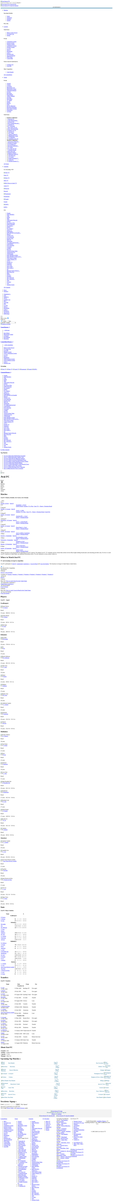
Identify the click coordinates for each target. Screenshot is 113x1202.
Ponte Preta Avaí (21, 527)
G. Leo (4, 851)
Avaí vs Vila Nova (20, 545)
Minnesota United (23, 1177)
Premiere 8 (50, 574)
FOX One (9, 265)
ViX (8, 283)
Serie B (12, 503)
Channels (6, 166)
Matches (6, 10)
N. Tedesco (5, 736)
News (5, 290)
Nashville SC (11, 119)
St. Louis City (22, 1172)
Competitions (4, 341)
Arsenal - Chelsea (64, 1158)
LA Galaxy (11, 157)
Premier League (11, 47)
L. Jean (5, 773)
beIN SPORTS (10, 214)
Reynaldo (5, 639)
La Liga (9, 48)
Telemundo (9, 241)
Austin (20, 1184)
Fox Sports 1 (10, 225)
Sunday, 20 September (6, 548)
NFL (78, 1144)
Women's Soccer (78, 1121)
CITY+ (8, 261)
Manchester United (11, 89)
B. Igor (4, 626)
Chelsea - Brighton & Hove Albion (64, 1132)
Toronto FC (11, 131)
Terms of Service (20, 1108)
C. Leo (4, 889)
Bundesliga (9, 51)
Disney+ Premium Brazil (46, 506)
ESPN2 (9, 221)
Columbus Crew (23, 1162)
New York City (22, 1149)
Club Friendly (10, 72)
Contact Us (76, 1139)
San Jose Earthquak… (13, 145)
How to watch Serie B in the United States (16, 581)
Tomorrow (9, 17)
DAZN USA (10, 238)
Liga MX (9, 66)
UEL (5, 295)
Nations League (11, 44)
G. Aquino (5, 704)
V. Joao (5, 667)
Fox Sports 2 (10, 228)
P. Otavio (5, 607)
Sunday (9, 20)
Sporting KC (22, 1186)
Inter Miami (21, 1142)
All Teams (6, 164)
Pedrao (5, 676)
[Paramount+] (23, 369)
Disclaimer (76, 1128)
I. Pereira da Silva (7, 879)
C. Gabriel (5, 842)
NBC (8, 218)
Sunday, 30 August (5, 531)
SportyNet (47, 512)
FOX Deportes (10, 245)
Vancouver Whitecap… (13, 141)
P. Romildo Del (6, 783)
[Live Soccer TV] (5, 1)
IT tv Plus (30, 506)
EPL (5, 304)
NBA (75, 1144)
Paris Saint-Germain (12, 108)
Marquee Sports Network (10, 433)
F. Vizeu (5, 898)
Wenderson (6, 792)
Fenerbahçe (10, 110)
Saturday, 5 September (6, 535)
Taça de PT (6, 312)
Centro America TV (12, 259)
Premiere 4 (27, 574)
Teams (5, 77)
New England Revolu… (14, 123)
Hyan (4, 754)
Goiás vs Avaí (19, 549)
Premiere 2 (15, 574)
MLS (5, 301)
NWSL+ (9, 275)
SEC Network (10, 277)
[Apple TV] (16, 369)
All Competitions (8, 74)
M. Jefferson (6, 657)
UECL (5, 298)
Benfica (9, 103)
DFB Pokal (9, 57)
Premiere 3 (21, 574)
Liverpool (9, 86)
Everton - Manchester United (61, 1154)
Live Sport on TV (78, 1142)
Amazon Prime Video (12, 251)
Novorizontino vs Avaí (21, 537)
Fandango (9, 263)
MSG (8, 273)
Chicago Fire (11, 122)
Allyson (4, 723)
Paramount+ (10, 231)
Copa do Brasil (34, 564)
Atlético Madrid (11, 96)
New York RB (22, 1151)
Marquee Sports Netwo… (35, 1185)
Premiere (9, 276)
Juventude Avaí (21, 505)
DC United (11, 133)
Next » (2, 502)
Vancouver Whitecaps (21, 1164)
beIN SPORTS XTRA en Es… (11, 419)
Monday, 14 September (6, 544)
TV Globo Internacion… (35, 1153)
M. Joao (5, 695)
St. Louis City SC (12, 148)
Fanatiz (8, 213)
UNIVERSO (10, 244)
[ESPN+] (34, 369)
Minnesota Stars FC (13, 154)
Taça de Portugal (11, 55)
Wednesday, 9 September (7, 540)
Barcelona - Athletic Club (62, 1123)
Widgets (76, 1124)
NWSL (8, 35)
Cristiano (5, 829)
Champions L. (7, 294)
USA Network (10, 237)
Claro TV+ (36, 506)
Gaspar (2, 1033)
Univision (9, 247)
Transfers (3, 489)
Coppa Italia (10, 58)
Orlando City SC (12, 130)
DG (4, 648)
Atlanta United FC (13, 134)
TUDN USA (10, 235)
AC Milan (9, 100)
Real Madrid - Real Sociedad (62, 1120)
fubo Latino (10, 266)
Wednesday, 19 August (6, 520)
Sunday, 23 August (5, 526)
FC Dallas (10, 147)
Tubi (8, 280)
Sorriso (2, 1042)
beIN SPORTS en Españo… (14, 232)
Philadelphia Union (13, 136)
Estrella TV (10, 262)
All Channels (7, 287)
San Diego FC (11, 155)
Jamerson (5, 764)
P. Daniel (5, 811)
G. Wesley (3, 1023)
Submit (17, 1104)
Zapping (26, 506)
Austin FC (11, 159)
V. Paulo (5, 745)
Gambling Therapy (101, 1121)
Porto (8, 104)
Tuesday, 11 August (5, 509)
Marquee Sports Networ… (13, 270)
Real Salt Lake (11, 151)
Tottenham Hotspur (11, 90)
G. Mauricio (4, 1030)
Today (8, 16)
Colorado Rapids (12, 150)
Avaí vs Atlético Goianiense (23, 533)
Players (2, 486)
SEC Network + (11, 279)
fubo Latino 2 (10, 268)
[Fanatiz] (29, 369)
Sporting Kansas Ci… (13, 161)
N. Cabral (3, 1026)
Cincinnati (21, 1148)
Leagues (6, 26)
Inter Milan (9, 99)
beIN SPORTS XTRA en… (35, 1169)
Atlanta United (22, 1156)
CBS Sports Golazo (12, 258)
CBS (8, 216)
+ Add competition (8, 345)
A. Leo (2, 1036)
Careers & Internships (79, 1129)
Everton (9, 92)
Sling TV (48, 1121)
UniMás (9, 248)
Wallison (4, 686)
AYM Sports (10, 254)
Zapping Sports (10, 284)
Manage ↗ (7, 327)
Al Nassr (9, 111)
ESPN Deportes (11, 224)
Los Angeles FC (12, 144)
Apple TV (9, 230)
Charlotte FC (11, 124)
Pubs (75, 1132)
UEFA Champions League (10, 353)
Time (9, 321)
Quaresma (5, 714)
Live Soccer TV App (79, 1122)
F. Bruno (5, 617)
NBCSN (9, 239)
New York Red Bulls (13, 129)
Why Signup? (24, 1104)
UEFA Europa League (9, 359)
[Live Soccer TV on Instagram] (64, 1168)
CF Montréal (11, 137)
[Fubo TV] (3, 369)
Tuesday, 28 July (5, 503)
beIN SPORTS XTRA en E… (14, 256)
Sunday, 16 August (5, 514)
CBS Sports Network (12, 220)
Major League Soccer (12, 32)
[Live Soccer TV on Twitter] (64, 1165)
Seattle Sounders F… (13, 158)
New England (22, 1145)
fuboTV (9, 234)
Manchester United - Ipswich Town (62, 1137)
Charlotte (21, 1146)
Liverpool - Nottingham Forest (62, 1129)
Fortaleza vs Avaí (20, 541)
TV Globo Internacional (10, 405)
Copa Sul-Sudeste (44, 564)
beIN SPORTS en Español (10, 395)
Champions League (11, 41)
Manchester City (11, 87)
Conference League (11, 45)
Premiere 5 (32, 574)
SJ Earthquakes (22, 1169)
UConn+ (9, 282)
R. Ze (4, 820)
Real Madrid (10, 94)
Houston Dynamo (12, 143)
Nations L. (6, 297)
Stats (2, 488)
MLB (75, 1145)
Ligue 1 (9, 52)
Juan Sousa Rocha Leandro (10, 861)
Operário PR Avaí (21, 516)
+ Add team (6, 330)
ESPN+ (9, 227)
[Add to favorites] (2, 482)
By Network (4, 568)
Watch (2, 485)
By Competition (11, 568)
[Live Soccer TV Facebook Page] (64, 1162)
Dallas (20, 1170)
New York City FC (12, 127)
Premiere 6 (38, 574)
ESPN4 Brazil (19, 506)
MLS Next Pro (10, 272)
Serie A (8, 50)
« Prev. (2, 500)
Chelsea (9, 85)
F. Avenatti (3, 1017)
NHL (81, 1144)
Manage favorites (6, 324)
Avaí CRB (20, 510)
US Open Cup (10, 34)
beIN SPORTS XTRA (12, 255)
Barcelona (9, 93)
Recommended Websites (77, 1134)
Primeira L (6, 311)
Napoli (8, 101)
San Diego (21, 1179)
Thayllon (5, 870)
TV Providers (46, 1118)
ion (7, 269)
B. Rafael (3, 1020)
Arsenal (9, 83)
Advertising (76, 1125)
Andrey (3, 1039)
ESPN (8, 217)
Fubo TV (48, 1122)
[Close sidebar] (1, 471)
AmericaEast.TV (11, 252)
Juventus (9, 97)
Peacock (9, 249)
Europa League (10, 43)
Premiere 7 (44, 574)
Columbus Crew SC (13, 138)
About (2, 491)
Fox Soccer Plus (11, 223)
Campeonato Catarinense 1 (23, 564)
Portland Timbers (12, 152)
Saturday (9, 19)
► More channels (5, 449)
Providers (76, 1131)
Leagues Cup (10, 64)
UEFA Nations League (9, 360)
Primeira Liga (10, 54)
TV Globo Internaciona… (13, 242)
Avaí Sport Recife (21, 521)
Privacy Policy (10, 1108)
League (4, 321)
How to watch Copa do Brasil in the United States (18, 590)
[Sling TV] (10, 369)
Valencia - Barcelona (65, 1156)
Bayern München (11, 106)
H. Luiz (4, 801)
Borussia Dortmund (11, 107)
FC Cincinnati (11, 126)
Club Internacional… (13, 120)
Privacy (75, 1127)
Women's (6, 291)
